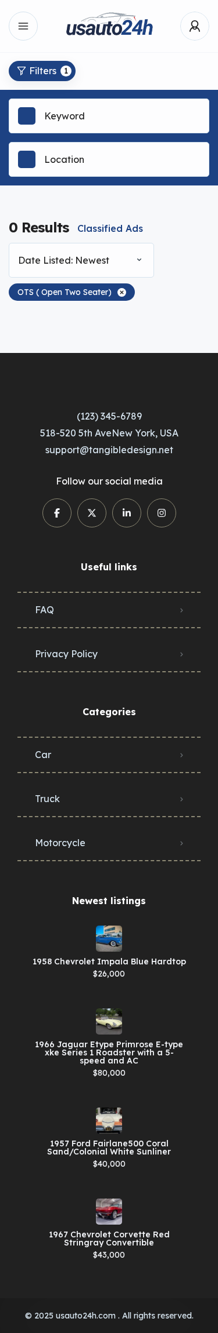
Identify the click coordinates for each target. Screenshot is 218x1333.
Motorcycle (60, 842)
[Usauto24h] (109, 26)
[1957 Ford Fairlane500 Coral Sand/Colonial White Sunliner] (109, 1121)
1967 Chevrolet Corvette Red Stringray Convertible (109, 1238)
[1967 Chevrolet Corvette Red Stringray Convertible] (109, 1212)
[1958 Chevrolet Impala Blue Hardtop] (109, 939)
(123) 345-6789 (109, 416)
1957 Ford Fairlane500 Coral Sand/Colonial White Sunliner (109, 1147)
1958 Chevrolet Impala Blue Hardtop (109, 961)
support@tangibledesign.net (109, 450)
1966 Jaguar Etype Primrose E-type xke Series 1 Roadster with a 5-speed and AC (109, 1052)
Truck (47, 798)
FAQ (44, 609)
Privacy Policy (66, 654)
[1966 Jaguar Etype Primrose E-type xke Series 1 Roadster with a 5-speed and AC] (109, 1021)
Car (43, 754)
